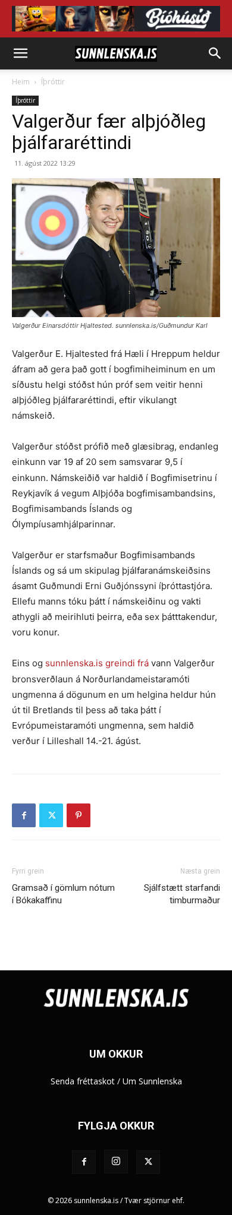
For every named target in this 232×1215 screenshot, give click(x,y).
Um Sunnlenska (152, 1081)
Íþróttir (53, 82)
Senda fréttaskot (83, 1081)
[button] (20, 53)
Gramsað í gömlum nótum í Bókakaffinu (63, 894)
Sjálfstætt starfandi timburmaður (182, 894)
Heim (21, 82)
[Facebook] (24, 815)
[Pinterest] (78, 815)
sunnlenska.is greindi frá (97, 663)
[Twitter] (51, 815)
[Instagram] (116, 1161)
